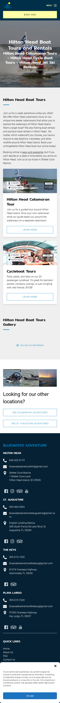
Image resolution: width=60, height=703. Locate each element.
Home (6, 648)
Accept (30, 695)
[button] (55, 665)
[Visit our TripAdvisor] (20, 491)
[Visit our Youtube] (26, 491)
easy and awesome (32, 152)
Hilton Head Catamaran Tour (28, 201)
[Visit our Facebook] (6, 491)
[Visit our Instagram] (12, 491)
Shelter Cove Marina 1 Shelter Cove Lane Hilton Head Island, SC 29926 (25, 476)
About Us (8, 652)
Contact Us (9, 659)
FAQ (5, 656)
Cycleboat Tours (21, 271)
